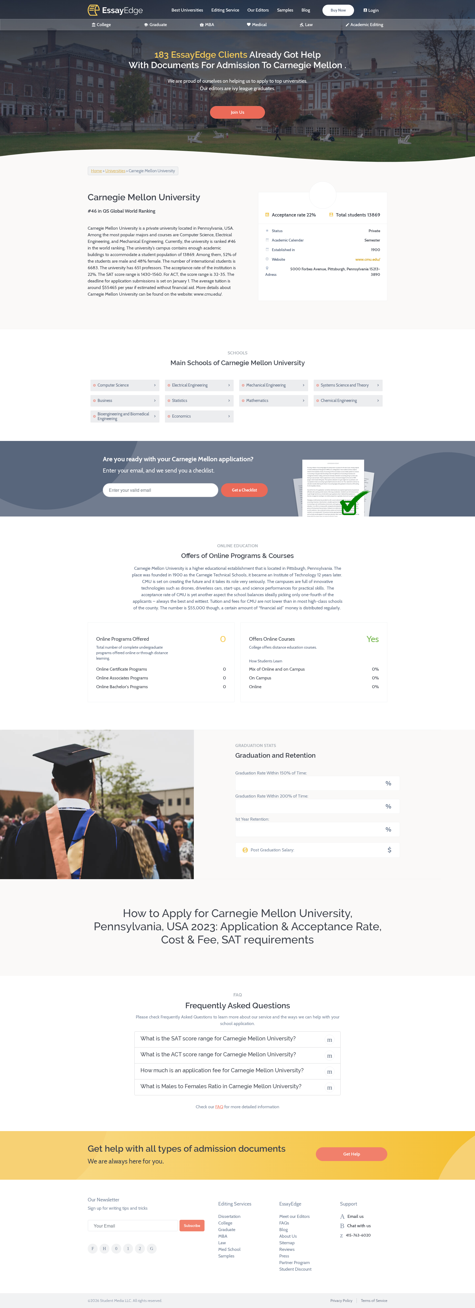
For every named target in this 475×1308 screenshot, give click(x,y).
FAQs (284, 1223)
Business (105, 400)
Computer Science (113, 385)
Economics (181, 416)
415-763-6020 (358, 1235)
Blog (306, 10)
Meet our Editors (294, 1216)
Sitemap (287, 1242)
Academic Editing (366, 24)
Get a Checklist (244, 490)
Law (309, 24)
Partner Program (294, 1262)
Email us (355, 1216)
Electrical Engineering (190, 385)
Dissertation (229, 1216)
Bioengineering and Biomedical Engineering (123, 416)
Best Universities (187, 10)
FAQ (219, 1106)
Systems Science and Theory (345, 385)
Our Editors (258, 10)
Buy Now (338, 10)
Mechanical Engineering (266, 385)
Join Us (237, 112)
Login (373, 10)
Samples (285, 10)
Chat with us (359, 1225)
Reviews (287, 1249)
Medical (259, 24)
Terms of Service (374, 1300)
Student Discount (295, 1269)
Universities (115, 170)
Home (96, 170)
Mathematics (257, 400)
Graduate (158, 24)
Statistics (179, 400)
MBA (209, 24)
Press (284, 1256)
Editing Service (225, 10)
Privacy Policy (341, 1300)
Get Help (351, 1154)
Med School (229, 1249)
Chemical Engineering (339, 400)
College (104, 24)
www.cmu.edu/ (367, 259)
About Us (288, 1236)
